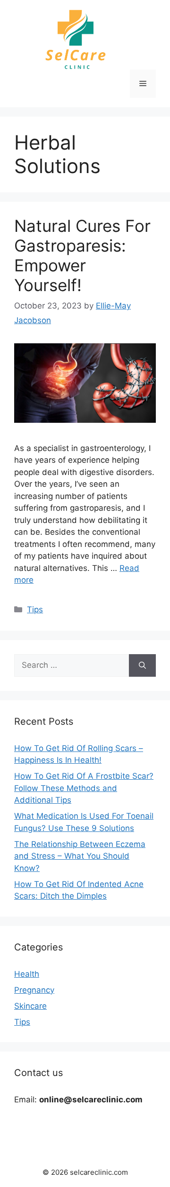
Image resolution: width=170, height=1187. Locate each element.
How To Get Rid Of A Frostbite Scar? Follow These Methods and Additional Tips (83, 788)
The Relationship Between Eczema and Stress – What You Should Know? (79, 856)
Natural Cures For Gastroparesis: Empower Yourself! (82, 255)
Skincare (30, 1006)
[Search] (142, 665)
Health (26, 974)
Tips (35, 609)
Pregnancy (34, 990)
